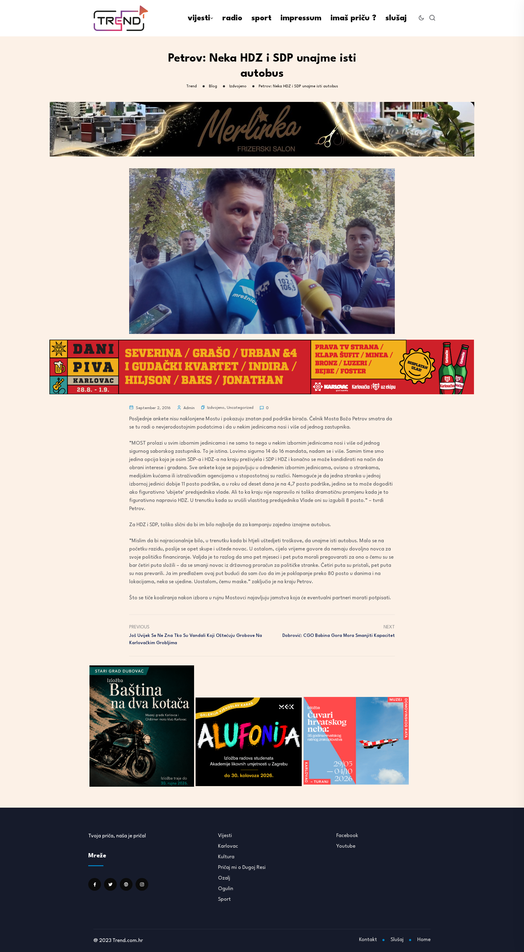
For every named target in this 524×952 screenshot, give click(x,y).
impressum (300, 18)
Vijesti (225, 835)
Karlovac (228, 846)
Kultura (226, 856)
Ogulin (225, 888)
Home (424, 939)
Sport (224, 899)
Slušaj (397, 939)
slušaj (396, 18)
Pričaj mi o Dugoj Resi (242, 867)
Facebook (347, 835)
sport (261, 18)
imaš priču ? (353, 18)
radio (232, 18)
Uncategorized (240, 408)
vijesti (199, 18)
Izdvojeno (215, 408)
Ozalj (224, 878)
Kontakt (368, 939)
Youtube (345, 846)
